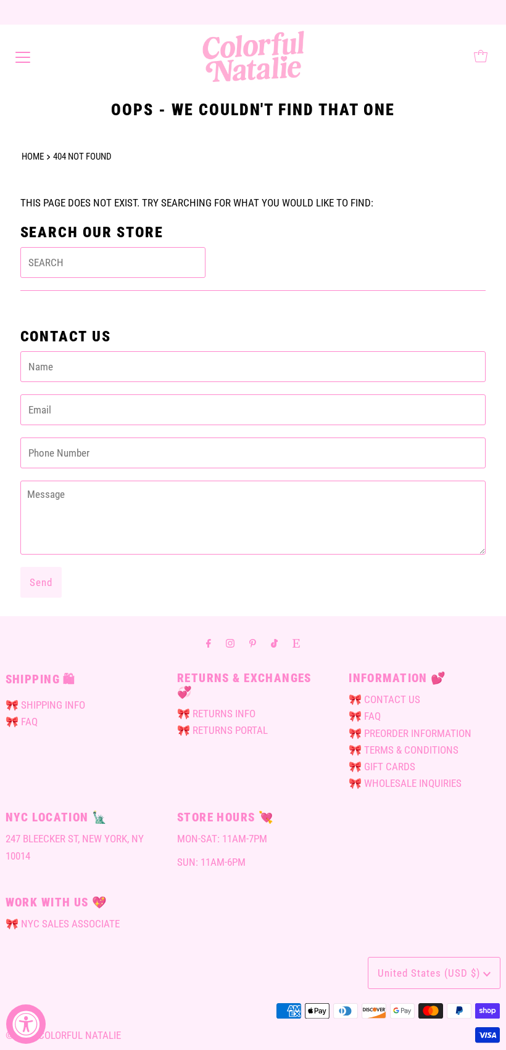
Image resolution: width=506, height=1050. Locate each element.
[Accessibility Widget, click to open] (26, 1024)
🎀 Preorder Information (410, 733)
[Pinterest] (252, 643)
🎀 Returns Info (216, 713)
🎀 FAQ (22, 721)
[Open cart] (481, 56)
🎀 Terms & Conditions (403, 750)
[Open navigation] (22, 56)
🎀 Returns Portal (222, 730)
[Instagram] (230, 643)
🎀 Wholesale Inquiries (405, 783)
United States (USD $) (430, 973)
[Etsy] (296, 643)
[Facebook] (208, 643)
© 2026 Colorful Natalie (63, 1035)
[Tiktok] (274, 643)
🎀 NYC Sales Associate (63, 924)
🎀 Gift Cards (382, 766)
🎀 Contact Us (384, 699)
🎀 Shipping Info (45, 705)
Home (33, 156)
